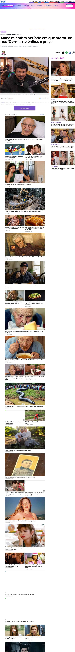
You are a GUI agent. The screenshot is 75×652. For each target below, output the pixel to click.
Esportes (62, 1)
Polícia (43, 1)
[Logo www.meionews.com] (2, 1)
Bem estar (26, 5)
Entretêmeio (32, 1)
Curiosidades (51, 1)
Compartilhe (58, 52)
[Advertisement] (37, 17)
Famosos (19, 5)
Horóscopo (40, 5)
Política (36, 1)
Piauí (59, 1)
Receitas (56, 1)
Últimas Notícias (71, 1)
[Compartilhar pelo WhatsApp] (66, 52)
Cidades (39, 1)
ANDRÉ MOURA (48, 5)
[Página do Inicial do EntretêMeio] (8, 5)
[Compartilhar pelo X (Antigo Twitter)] (63, 52)
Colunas (66, 1)
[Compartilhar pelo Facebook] (70, 52)
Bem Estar (46, 1)
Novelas (33, 5)
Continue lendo (25, 108)
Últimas (55, 5)
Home (31, 29)
